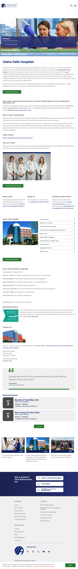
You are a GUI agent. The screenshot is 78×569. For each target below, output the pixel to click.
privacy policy (39, 566)
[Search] (71, 5)
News (16, 534)
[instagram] (33, 553)
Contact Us (18, 540)
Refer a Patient (19, 531)
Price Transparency (20, 519)
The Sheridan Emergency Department (52, 230)
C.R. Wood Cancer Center (48, 226)
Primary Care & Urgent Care (49, 241)
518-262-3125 (31, 547)
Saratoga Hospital (45, 518)
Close (70, 565)
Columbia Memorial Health (48, 512)
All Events (39, 426)
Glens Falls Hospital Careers (13, 185)
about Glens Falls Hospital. (40, 202)
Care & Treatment (20, 513)
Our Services (44, 219)
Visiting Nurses (45, 520)
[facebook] (28, 553)
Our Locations (19, 510)
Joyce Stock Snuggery (47, 237)
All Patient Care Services (12, 259)
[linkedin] (49, 553)
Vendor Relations (20, 537)
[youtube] (44, 553)
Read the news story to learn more (19, 110)
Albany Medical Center (47, 505)
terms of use (50, 566)
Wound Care (44, 251)
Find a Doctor (19, 508)
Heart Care (43, 233)
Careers (17, 528)
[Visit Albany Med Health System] (19, 555)
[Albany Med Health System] (9, 5)
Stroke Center (44, 244)
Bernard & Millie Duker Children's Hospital (50, 508)
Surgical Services (46, 248)
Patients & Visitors (20, 516)
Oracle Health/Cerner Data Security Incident (18, 138)
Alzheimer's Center (46, 223)
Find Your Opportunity (11, 44)
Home (16, 505)
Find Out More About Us (12, 92)
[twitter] (38, 553)
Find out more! (33, 316)
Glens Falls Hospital (46, 515)
